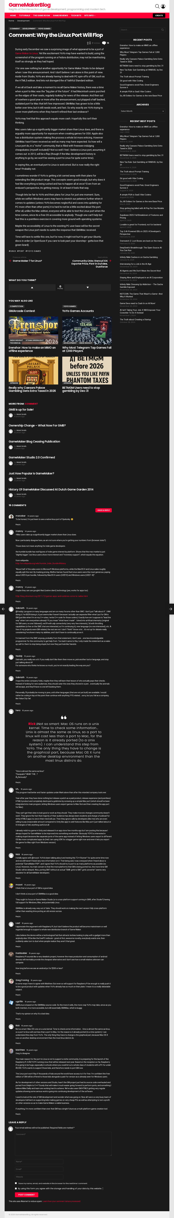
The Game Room (41, 15)
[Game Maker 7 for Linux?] (3, 609)
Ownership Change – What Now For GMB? (37, 425)
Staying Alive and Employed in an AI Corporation (141, 277)
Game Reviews (60, 15)
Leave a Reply (103, 510)
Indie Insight (16, 340)
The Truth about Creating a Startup (135, 319)
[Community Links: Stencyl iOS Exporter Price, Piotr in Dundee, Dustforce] (170, 609)
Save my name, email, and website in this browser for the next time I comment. (53, 1183)
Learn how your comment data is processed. (62, 1201)
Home (13, 15)
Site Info (89, 15)
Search (162, 30)
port (21, 251)
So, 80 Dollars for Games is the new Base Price (141, 95)
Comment (31, 403)
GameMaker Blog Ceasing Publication (34, 441)
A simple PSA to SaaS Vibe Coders (135, 91)
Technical (15, 343)
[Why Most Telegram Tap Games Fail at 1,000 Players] (87, 330)
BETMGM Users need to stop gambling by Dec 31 (81, 389)
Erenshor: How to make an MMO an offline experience (32, 349)
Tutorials (24, 15)
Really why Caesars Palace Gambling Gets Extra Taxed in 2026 (32, 389)
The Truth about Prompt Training (134, 76)
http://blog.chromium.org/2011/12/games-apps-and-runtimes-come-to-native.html (52, 596)
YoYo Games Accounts (78, 311)
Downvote (87, 287)
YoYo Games (70, 306)
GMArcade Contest (22, 311)
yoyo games (34, 251)
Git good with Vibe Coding (131, 80)
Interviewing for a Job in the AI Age (135, 264)
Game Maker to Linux (26, 53)
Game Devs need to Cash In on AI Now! (137, 303)
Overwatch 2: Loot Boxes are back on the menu (141, 241)
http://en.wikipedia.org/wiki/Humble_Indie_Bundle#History (41, 563)
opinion (14, 383)
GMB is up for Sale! (21, 410)
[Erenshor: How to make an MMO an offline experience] (33, 330)
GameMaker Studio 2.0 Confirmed (32, 457)
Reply (18, 524)
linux (13, 251)
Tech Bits (76, 15)
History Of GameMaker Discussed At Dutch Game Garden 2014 (51, 489)
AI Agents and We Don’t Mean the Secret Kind (140, 271)
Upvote (32, 287)
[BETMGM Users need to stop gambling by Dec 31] (87, 370)
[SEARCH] (157, 6)
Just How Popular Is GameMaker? (31, 473)
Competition (16, 306)
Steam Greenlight (35, 340)
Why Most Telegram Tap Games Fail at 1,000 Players (86, 349)
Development (70, 343)
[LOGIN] (163, 6)
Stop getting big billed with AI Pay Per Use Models (142, 208)
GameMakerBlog (29, 5)
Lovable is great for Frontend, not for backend (140, 224)
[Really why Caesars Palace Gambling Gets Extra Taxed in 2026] (33, 370)
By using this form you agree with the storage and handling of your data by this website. (60, 1188)
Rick (32, 724)
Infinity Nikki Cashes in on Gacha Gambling (139, 257)
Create (159, 15)
